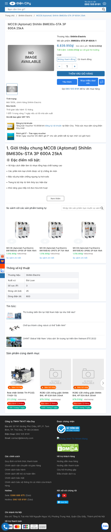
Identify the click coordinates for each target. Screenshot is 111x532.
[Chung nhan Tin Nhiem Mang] (72, 438)
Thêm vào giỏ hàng (81, 73)
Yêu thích (67, 82)
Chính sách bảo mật (14, 478)
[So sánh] (102, 82)
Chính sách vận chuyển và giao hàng (23, 465)
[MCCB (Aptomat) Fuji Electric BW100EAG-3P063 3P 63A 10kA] (89, 230)
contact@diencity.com (22, 438)
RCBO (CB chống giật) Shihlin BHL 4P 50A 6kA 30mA (87, 394)
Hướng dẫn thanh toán (68, 465)
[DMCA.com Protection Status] (68, 447)
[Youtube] (64, 495)
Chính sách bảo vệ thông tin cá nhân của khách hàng (28, 484)
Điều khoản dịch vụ (66, 473)
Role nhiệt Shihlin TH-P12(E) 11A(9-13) (20, 394)
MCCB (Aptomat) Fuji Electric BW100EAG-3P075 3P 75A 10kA (54, 249)
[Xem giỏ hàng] (104, 3)
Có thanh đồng (84, 59)
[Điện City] (20, 3)
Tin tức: (11, 306)
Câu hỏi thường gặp (66, 469)
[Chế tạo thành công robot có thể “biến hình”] (14, 329)
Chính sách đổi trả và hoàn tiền (20, 473)
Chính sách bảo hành (15, 469)
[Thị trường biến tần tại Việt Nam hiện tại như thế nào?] (14, 315)
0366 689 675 (17, 495)
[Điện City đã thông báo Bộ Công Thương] (68, 429)
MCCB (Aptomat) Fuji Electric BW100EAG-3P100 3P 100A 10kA (21, 249)
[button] (102, 383)
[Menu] (6, 3)
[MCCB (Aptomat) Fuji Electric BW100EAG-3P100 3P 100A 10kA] (22, 230)
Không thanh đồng (66, 59)
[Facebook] (58, 495)
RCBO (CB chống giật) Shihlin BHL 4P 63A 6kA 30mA (54, 394)
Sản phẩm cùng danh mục (23, 353)
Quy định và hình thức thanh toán (21, 461)
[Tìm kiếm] (103, 9)
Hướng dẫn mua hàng (67, 461)
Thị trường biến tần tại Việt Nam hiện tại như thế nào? (49, 312)
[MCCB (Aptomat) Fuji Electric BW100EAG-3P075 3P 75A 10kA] (55, 230)
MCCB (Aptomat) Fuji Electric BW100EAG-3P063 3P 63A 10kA (87, 249)
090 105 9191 (93, 3)
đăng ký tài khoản (53, 125)
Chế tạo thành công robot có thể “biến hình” (44, 325)
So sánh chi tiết (13, 258)
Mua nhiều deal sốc (88, 81)
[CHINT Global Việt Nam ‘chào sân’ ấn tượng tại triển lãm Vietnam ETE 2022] (14, 342)
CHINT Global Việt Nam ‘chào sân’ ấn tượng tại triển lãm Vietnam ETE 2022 (59, 338)
